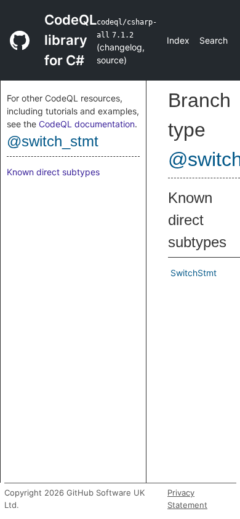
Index (178, 40)
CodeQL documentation (87, 124)
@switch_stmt (52, 141)
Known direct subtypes (53, 172)
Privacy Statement (187, 499)
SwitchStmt (193, 272)
